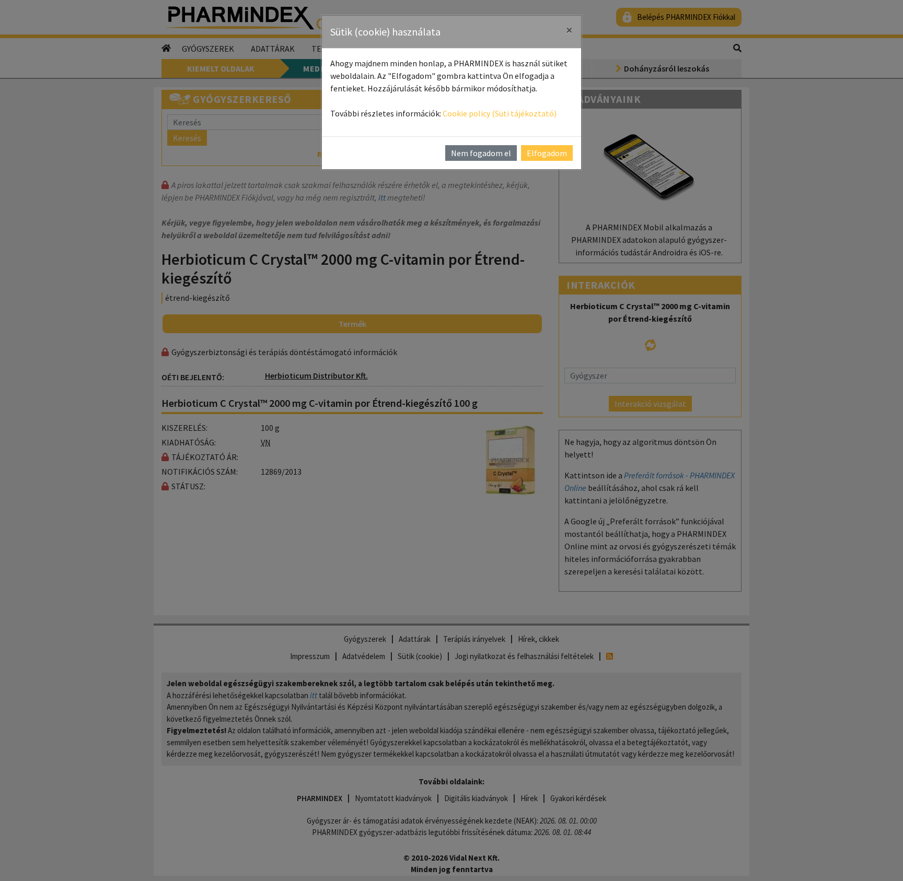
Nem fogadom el (481, 153)
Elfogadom (547, 153)
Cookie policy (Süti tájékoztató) (500, 113)
